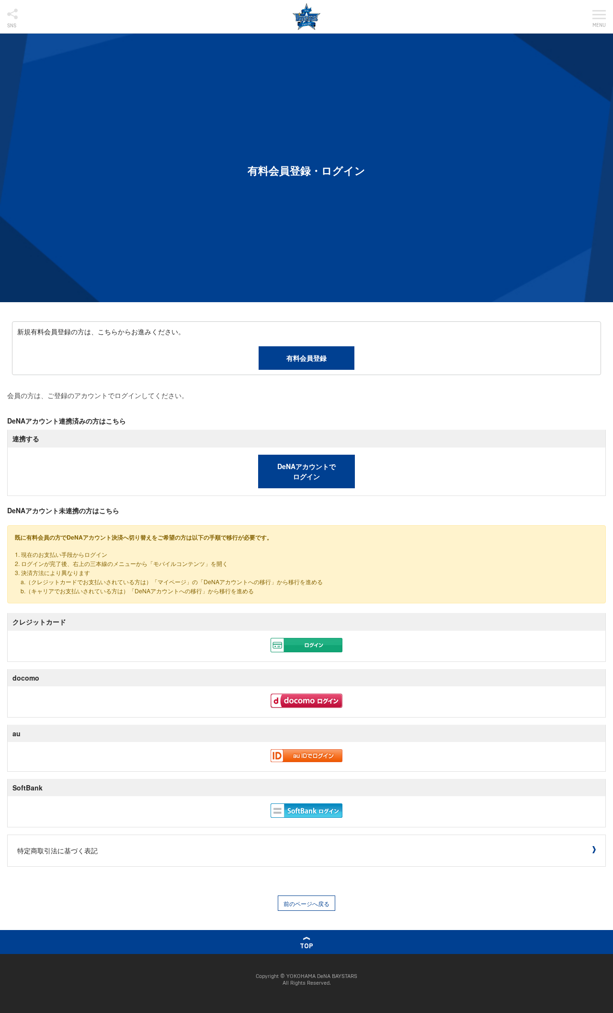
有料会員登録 (306, 358)
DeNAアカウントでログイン (306, 471)
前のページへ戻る (306, 903)
